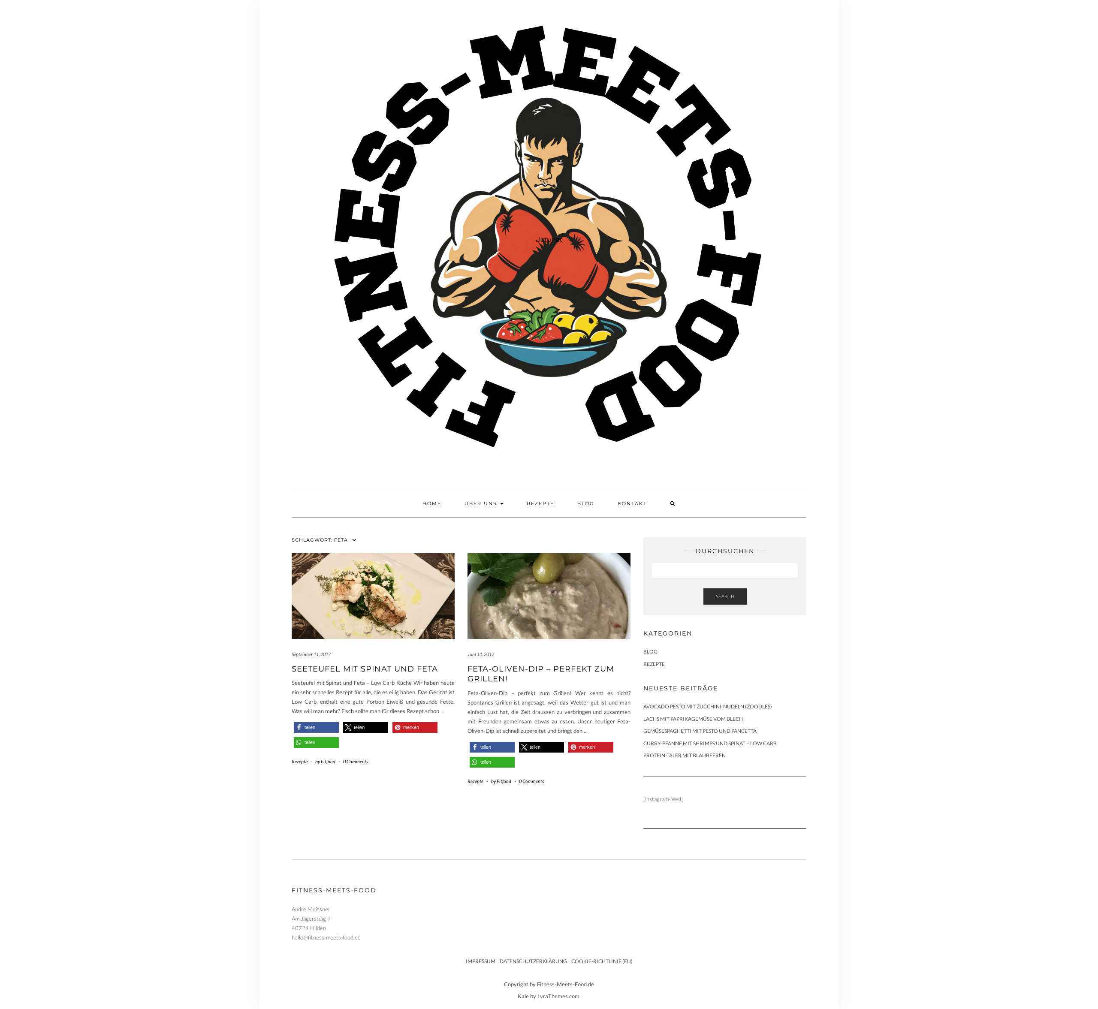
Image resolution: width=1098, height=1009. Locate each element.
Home (431, 503)
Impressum (480, 961)
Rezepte (540, 503)
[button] (316, 727)
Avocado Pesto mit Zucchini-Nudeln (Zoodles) (707, 706)
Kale (523, 996)
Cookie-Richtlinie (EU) (602, 961)
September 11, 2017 (311, 654)
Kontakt (632, 503)
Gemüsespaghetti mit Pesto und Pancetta (700, 731)
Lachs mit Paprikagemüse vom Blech (693, 719)
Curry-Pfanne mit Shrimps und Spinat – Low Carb (710, 743)
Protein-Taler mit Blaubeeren (684, 755)
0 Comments (355, 761)
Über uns (482, 503)
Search (725, 596)
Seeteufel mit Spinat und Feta (365, 669)
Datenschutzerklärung (533, 961)
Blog (585, 503)
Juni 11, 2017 (481, 654)
